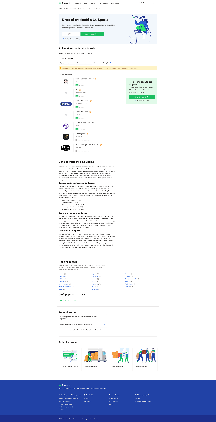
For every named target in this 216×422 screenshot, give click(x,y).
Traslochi (78, 3)
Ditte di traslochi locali (65, 404)
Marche (94, 279)
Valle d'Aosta (129, 284)
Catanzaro (67, 300)
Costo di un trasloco (65, 401)
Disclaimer (76, 419)
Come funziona (113, 398)
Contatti (137, 398)
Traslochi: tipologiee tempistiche (68, 398)
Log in (111, 404)
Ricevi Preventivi (91, 34)
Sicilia (127, 274)
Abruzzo (61, 274)
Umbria (127, 281)
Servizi (93, 3)
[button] (67, 63)
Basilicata (62, 276)
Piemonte (95, 284)
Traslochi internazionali (66, 407)
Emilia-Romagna (64, 284)
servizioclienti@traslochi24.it (143, 401)
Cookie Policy (94, 419)
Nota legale (87, 401)
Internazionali (103, 3)
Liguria (94, 274)
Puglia (94, 286)
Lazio (60, 289)
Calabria (61, 279)
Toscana (128, 276)
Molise (94, 281)
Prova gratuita (113, 401)
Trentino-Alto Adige (131, 279)
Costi (85, 3)
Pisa (61, 300)
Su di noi (86, 398)
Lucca (74, 300)
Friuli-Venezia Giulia (65, 286)
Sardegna (95, 289)
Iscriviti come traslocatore (147, 3)
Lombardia (95, 276)
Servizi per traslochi (65, 410)
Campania (62, 281)
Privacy (84, 419)
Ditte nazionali (115, 3)
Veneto (127, 286)
